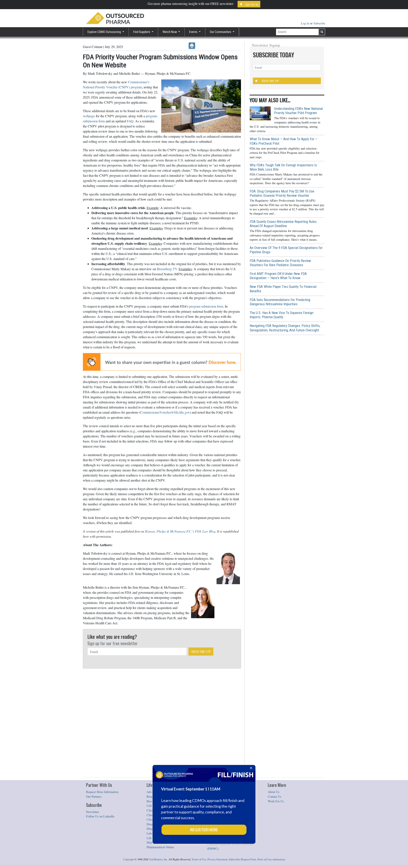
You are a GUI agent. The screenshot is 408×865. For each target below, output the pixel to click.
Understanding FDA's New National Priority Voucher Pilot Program (298, 110)
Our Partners (94, 796)
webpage (89, 116)
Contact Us (274, 796)
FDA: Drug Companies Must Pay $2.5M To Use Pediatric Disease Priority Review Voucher (282, 193)
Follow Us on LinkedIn (100, 816)
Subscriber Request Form (242, 859)
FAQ (130, 121)
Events (193, 32)
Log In (305, 23)
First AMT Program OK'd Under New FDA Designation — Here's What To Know (278, 275)
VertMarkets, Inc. (158, 859)
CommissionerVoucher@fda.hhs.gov (165, 412)
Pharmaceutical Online (160, 847)
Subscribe (319, 23)
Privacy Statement (217, 859)
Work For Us (276, 801)
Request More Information (102, 792)
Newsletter (92, 812)
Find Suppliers (142, 32)
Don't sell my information (271, 859)
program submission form (206, 306)
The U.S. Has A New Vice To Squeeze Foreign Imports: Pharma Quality (281, 315)
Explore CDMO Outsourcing (105, 32)
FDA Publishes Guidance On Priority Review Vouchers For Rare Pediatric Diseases (280, 263)
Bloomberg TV (167, 269)
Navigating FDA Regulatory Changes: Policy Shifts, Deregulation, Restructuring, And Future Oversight (285, 328)
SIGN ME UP (201, 651)
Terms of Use (199, 859)
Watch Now (170, 32)
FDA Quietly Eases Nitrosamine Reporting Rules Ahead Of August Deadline (283, 223)
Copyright (128, 859)
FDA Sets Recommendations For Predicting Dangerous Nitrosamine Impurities (280, 302)
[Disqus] (162, 723)
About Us (273, 792)
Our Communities (221, 32)
